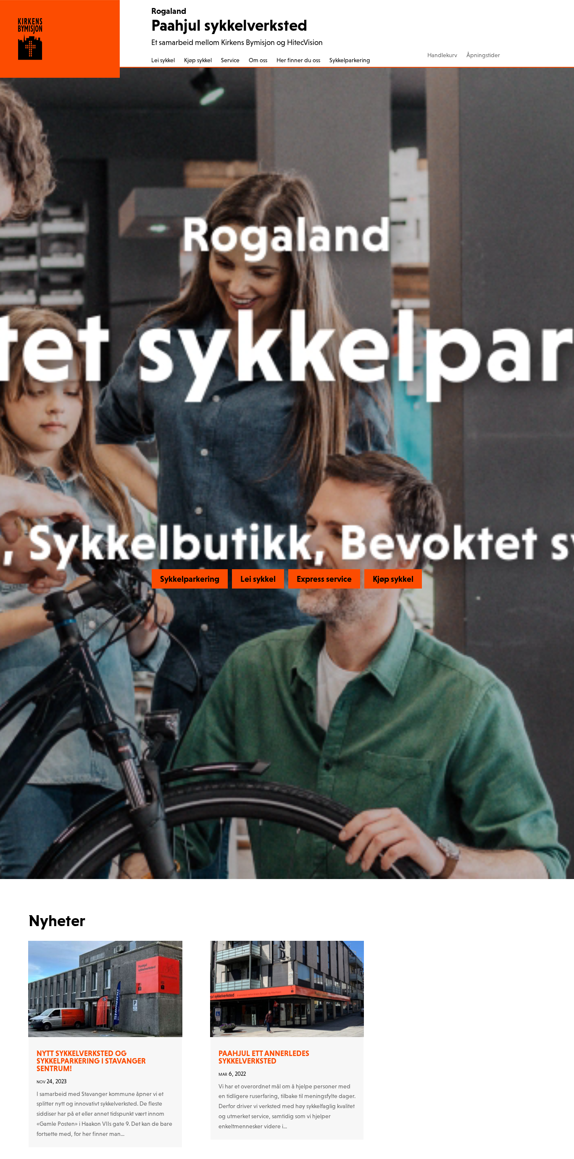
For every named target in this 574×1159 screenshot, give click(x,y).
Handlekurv (442, 55)
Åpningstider (483, 55)
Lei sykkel (163, 60)
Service (230, 60)
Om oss (258, 60)
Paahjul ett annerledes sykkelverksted (264, 1057)
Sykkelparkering (349, 60)
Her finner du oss (298, 60)
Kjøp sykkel (198, 60)
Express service (324, 578)
